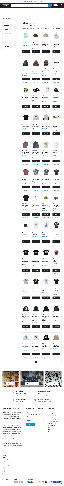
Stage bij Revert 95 (52, 423)
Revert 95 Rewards (26, 14)
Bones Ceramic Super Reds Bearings (55, 126)
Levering (4, 457)
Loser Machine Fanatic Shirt (25, 206)
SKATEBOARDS (37, 10)
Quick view (25, 55)
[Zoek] (49, 5)
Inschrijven (30, 424)
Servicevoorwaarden (6, 472)
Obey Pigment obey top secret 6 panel (46, 207)
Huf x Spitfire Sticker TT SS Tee (25, 125)
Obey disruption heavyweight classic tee (45, 261)
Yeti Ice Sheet (25, 43)
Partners (49, 431)
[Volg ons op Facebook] (15, 482)
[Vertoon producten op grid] (57, 28)
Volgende (56, 362)
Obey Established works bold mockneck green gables (36, 318)
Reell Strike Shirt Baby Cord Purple (26, 153)
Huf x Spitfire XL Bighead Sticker (25, 98)
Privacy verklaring (6, 467)
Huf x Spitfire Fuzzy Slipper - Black (35, 99)
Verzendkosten (5, 459)
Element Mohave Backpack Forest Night (45, 71)
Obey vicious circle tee (45, 289)
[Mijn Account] (58, 5)
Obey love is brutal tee (55, 260)
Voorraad (4, 461)
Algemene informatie (52, 417)
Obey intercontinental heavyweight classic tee (25, 262)
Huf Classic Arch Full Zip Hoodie (56, 43)
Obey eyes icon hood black (45, 345)
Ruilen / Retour (5, 463)
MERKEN (12, 10)
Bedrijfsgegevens (51, 425)
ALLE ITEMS (5, 10)
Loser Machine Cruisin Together (55, 180)
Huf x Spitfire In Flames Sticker (55, 70)
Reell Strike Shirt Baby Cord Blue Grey (35, 154)
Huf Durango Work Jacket (35, 70)
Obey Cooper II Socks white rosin (36, 206)
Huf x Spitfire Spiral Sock (45, 98)
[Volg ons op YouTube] (22, 482)
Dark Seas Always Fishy (46, 153)
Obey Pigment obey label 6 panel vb (25, 234)
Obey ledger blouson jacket (55, 345)
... (42, 362)
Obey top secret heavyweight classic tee (55, 234)
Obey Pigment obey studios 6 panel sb (55, 207)
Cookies (4, 470)
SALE (14, 14)
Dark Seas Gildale (54, 153)
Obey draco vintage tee (44, 233)
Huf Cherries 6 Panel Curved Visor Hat (45, 44)
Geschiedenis (50, 427)
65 (45, 362)
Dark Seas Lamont (24, 180)
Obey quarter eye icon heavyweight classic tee (36, 261)
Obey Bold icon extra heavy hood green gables (25, 318)
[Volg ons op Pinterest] (19, 482)
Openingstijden (51, 413)
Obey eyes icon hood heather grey (35, 346)
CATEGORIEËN (5, 14)
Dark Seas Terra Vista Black (45, 180)
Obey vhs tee (35, 289)
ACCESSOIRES (47, 10)
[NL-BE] (54, 5)
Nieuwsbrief (50, 429)
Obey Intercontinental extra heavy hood (25, 346)
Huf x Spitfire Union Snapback (55, 98)
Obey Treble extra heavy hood (56, 317)
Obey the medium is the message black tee (56, 290)
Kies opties (25, 51)
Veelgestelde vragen (6, 474)
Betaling (4, 455)
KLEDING (19, 10)
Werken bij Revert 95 (52, 421)
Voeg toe (36, 51)
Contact (49, 411)
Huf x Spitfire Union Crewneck (35, 125)
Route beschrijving (52, 415)
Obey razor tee (25, 289)
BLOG (18, 14)
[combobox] (29, 5)
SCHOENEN (27, 10)
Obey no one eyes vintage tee (36, 233)
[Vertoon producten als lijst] (59, 28)
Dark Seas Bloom (36, 179)
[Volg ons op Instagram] (17, 482)
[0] (60, 5)
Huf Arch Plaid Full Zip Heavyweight (25, 71)
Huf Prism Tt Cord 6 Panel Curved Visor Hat (36, 44)
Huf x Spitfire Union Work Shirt (46, 125)
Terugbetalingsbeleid (6, 465)
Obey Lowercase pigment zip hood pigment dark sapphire (46, 318)
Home (3, 18)
